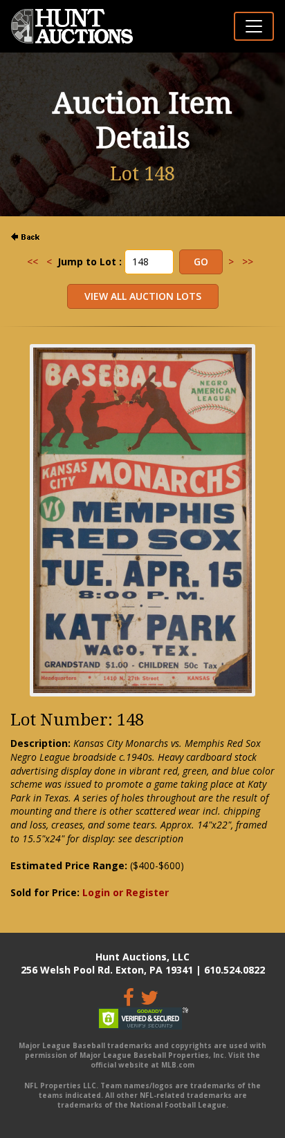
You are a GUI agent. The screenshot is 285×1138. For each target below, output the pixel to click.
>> (247, 261)
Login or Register (125, 892)
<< (32, 261)
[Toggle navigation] (254, 26)
